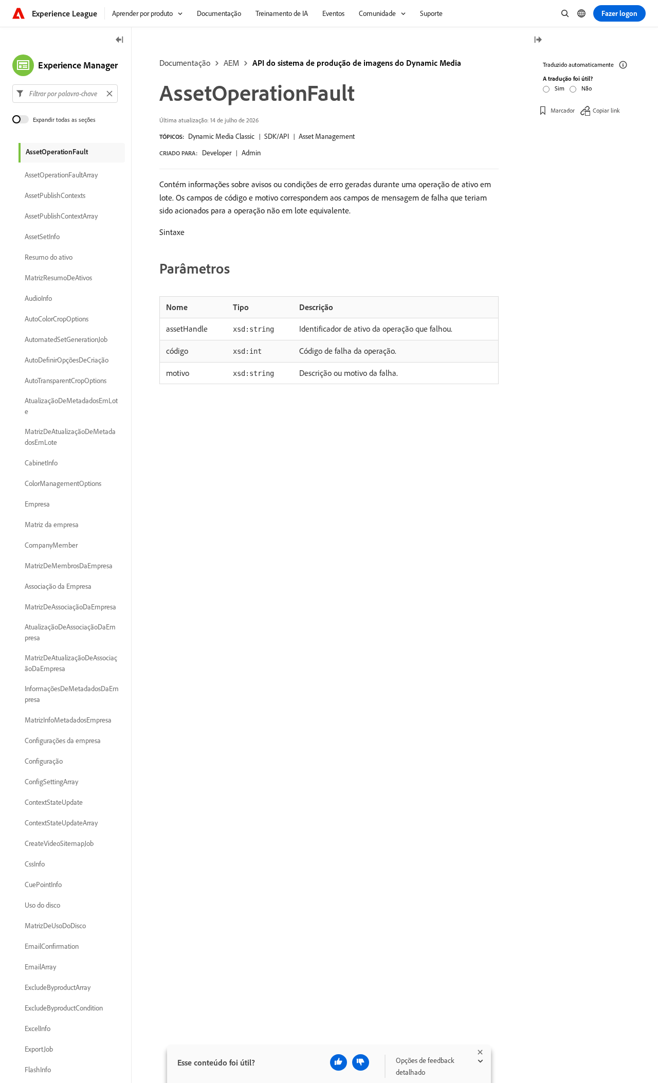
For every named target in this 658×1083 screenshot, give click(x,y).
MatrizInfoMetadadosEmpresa (68, 720)
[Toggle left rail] (119, 40)
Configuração (44, 761)
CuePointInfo (43, 884)
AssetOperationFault (57, 151)
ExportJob (39, 1049)
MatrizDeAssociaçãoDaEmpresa (70, 606)
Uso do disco (42, 905)
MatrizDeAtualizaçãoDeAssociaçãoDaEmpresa (71, 663)
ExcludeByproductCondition (64, 1008)
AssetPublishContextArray (61, 216)
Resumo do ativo (48, 257)
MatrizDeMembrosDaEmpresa (69, 565)
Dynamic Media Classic (221, 136)
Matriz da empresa (52, 524)
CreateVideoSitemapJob (59, 843)
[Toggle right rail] (537, 40)
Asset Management (327, 136)
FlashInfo (38, 1069)
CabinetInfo (41, 462)
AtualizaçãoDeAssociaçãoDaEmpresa (70, 632)
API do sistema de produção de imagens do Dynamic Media (356, 63)
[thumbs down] (360, 1062)
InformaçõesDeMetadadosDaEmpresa (72, 694)
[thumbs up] (338, 1062)
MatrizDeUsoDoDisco (55, 925)
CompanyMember (51, 545)
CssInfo (35, 864)
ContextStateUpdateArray (61, 822)
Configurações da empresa (63, 740)
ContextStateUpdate (54, 802)
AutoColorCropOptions (56, 318)
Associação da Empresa (58, 586)
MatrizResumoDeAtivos (58, 277)
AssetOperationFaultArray (61, 174)
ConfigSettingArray (51, 781)
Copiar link (606, 110)
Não (586, 88)
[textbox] (65, 93)
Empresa (37, 504)
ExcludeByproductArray (57, 987)
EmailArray (40, 966)
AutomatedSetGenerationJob (66, 339)
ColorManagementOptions (63, 483)
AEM (231, 63)
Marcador (563, 110)
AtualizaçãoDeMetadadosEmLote (71, 406)
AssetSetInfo (42, 236)
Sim (559, 88)
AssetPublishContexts (55, 195)
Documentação (184, 63)
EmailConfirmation (52, 946)
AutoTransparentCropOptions (65, 380)
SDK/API (276, 136)
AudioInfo (38, 298)
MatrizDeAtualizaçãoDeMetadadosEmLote (70, 437)
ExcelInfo (37, 1028)
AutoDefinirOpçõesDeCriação (66, 360)
